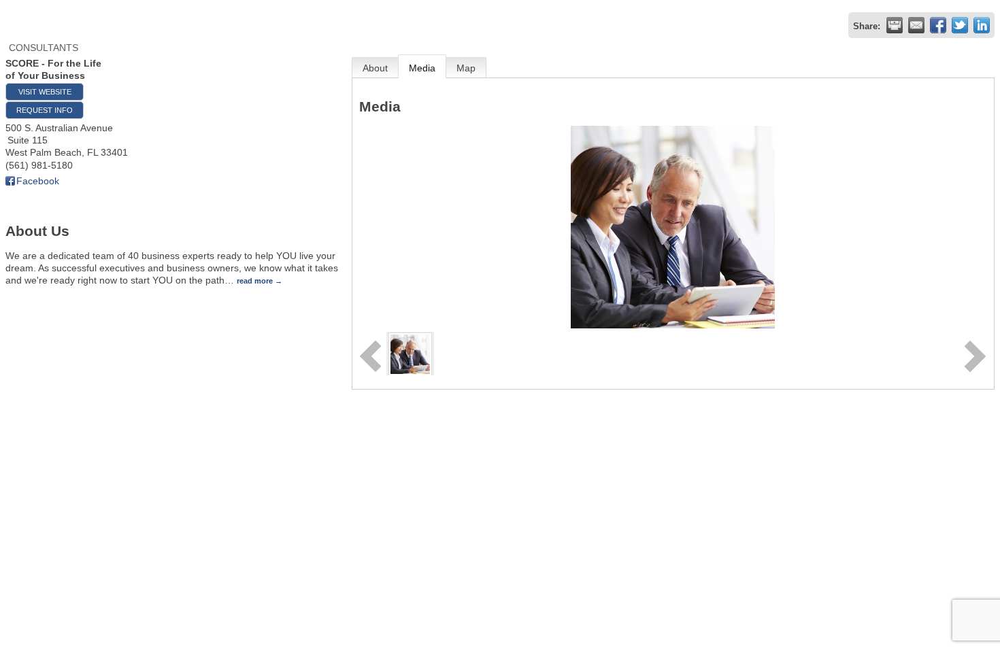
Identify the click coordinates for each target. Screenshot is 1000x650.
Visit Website (44, 92)
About (375, 68)
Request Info (44, 110)
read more (255, 281)
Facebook (37, 180)
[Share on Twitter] (960, 25)
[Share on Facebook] (938, 25)
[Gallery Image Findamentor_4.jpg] (410, 352)
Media (422, 68)
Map (466, 68)
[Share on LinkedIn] (981, 25)
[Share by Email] (916, 25)
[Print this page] (894, 25)
